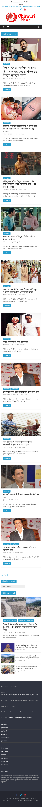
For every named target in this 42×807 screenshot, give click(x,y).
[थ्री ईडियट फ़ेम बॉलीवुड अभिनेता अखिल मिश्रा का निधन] (21, 208)
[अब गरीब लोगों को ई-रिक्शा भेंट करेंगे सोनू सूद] (21, 364)
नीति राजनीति (22, 620)
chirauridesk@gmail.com (30, 695)
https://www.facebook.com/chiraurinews (22, 712)
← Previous (6, 575)
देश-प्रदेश (14, 620)
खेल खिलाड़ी (6, 64)
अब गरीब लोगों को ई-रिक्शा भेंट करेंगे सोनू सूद (21, 391)
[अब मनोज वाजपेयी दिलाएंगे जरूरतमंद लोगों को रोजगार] (21, 466)
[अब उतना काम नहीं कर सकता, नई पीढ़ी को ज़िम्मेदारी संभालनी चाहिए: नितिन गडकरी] (7, 666)
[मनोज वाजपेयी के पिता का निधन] (21, 314)
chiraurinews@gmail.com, (12, 695)
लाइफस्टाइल (6, 123)
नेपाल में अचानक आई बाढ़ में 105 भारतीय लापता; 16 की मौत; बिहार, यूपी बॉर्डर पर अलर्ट (27, 657)
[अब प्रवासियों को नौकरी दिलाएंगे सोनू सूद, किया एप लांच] (21, 519)
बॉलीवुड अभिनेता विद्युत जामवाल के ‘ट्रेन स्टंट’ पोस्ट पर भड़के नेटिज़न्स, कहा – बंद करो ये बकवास (19, 184)
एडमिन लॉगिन (4, 731)
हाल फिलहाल (15, 389)
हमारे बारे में (4, 725)
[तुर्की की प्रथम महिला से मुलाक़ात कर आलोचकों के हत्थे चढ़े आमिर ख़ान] (21, 414)
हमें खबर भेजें (4, 728)
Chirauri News (21, 79)
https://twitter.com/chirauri (20, 718)
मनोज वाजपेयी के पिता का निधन (15, 341)
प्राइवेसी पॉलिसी (5, 738)
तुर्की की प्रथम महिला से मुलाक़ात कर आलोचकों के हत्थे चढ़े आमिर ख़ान (17, 443)
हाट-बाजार (4, 741)
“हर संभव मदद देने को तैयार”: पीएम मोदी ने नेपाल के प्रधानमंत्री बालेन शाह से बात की (26, 646)
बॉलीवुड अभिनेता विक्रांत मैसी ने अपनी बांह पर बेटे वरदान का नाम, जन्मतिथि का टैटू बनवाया (20, 128)
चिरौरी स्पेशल (7, 620)
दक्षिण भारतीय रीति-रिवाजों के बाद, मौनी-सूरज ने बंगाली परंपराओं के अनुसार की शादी (20, 290)
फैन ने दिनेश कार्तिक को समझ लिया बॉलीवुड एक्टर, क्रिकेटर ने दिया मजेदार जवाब (20, 71)
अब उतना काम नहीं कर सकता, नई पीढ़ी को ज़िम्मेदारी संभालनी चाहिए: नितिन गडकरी (26, 668)
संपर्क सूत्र (4, 734)
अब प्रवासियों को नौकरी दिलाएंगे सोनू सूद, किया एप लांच (19, 548)
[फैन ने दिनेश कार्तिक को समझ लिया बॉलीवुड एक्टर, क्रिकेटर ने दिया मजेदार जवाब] (21, 39)
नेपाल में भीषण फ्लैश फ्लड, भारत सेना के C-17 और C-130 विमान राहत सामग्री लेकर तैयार (20, 627)
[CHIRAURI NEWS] (3, 27)
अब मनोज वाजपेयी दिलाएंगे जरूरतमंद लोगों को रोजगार (21, 496)
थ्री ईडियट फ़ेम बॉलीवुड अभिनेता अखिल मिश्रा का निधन (19, 238)
